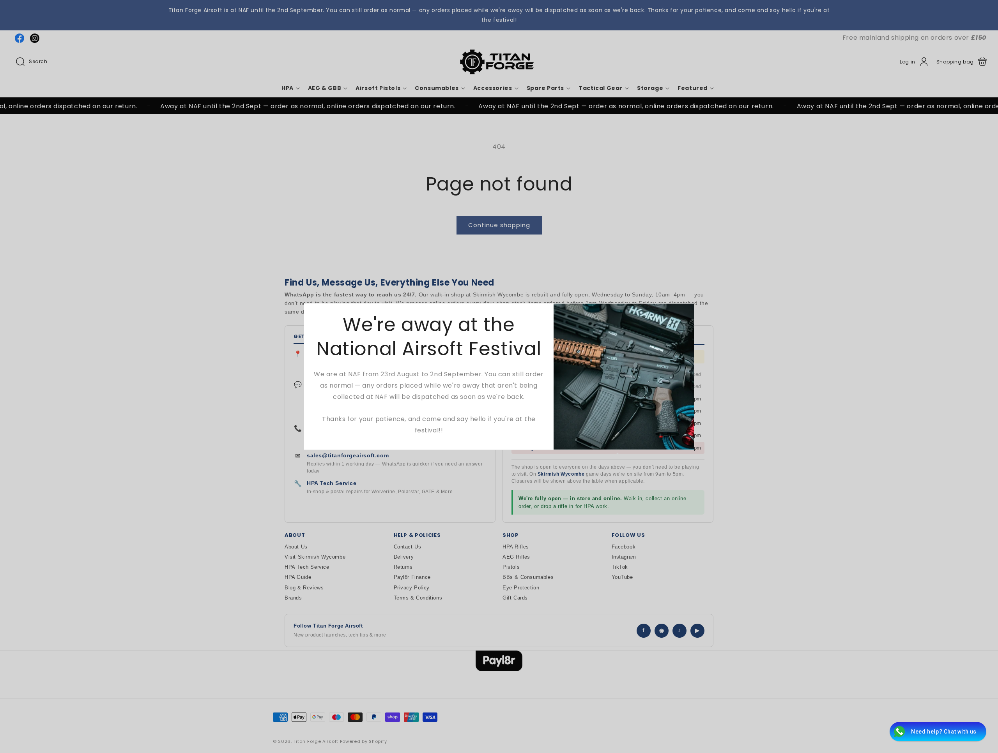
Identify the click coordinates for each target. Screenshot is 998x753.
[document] (499, 376)
